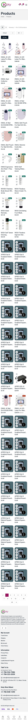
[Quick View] (3, 47)
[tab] (2, 27)
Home (2, 16)
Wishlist (3, 640)
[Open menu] (26, 5)
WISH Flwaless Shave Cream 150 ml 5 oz (21, 191)
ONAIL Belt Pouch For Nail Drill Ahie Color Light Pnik (7, 147)
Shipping (3, 638)
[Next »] (16, 602)
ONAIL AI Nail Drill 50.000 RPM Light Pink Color (6, 410)
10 (15, 598)
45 (12, 602)
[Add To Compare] (3, 53)
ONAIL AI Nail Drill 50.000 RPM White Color (20, 103)
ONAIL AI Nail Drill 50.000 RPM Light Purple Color (7, 125)
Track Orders (4, 635)
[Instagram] (5, 628)
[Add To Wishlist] (3, 50)
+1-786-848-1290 (8, 692)
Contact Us (3, 658)
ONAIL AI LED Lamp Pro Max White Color (20, 410)
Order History (4, 645)
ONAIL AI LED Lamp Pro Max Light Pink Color (6, 103)
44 (23, 598)
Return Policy (4, 663)
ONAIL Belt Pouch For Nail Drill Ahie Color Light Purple (21, 125)
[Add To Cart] (3, 45)
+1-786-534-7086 (8, 672)
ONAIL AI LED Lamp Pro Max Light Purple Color (21, 81)
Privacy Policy (4, 652)
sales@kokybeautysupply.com (11, 677)
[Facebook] (2, 628)
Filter (5, 37)
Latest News (4, 655)
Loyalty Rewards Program (7, 660)
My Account (4, 643)
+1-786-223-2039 (8, 674)
